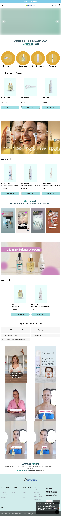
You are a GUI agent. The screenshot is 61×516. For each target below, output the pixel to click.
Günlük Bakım (4, 495)
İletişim (25, 492)
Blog (24, 497)
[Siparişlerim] (55, 5)
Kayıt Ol (14, 492)
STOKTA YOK (30, 190)
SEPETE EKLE (10, 107)
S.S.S (24, 495)
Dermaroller (4, 490)
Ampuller (3, 492)
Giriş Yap (14, 490)
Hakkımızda (26, 490)
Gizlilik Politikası (38, 490)
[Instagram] (2, 508)
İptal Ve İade (37, 492)
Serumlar (3, 497)
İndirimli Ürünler (5, 500)
